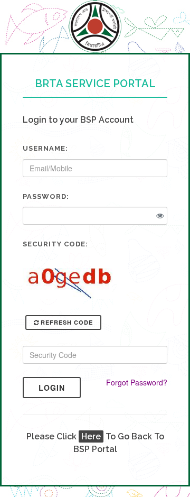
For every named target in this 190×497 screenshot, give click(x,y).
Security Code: (55, 244)
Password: (46, 196)
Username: (45, 148)
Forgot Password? (136, 382)
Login (52, 387)
